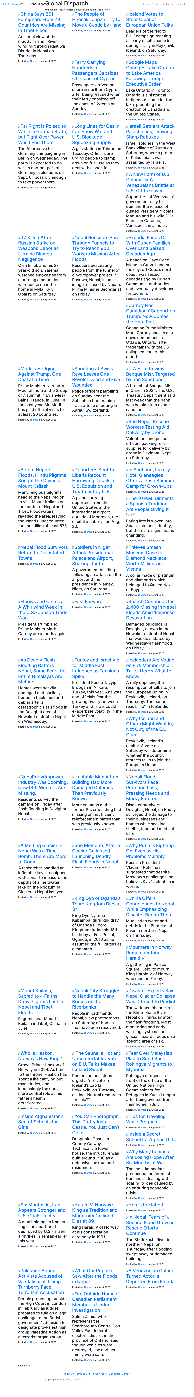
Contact (180, 4)
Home (146, 4)
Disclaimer (114, 1373)
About (155, 4)
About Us (69, 1373)
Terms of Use (83, 1373)
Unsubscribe (167, 4)
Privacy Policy (99, 1373)
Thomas (34, 61)
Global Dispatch (39, 4)
